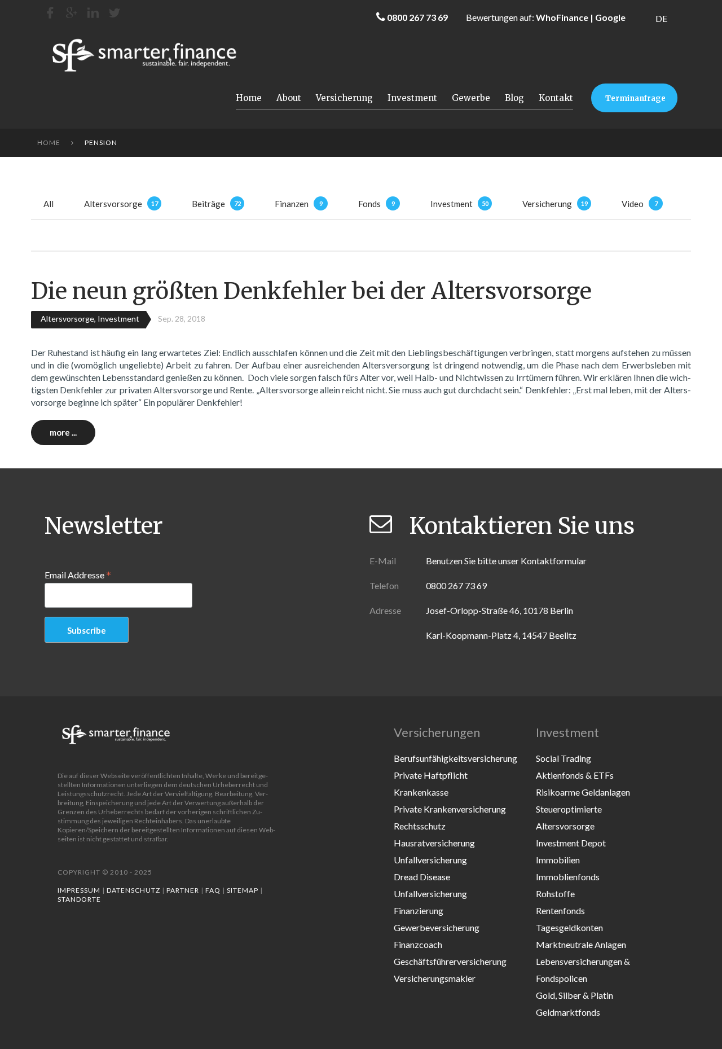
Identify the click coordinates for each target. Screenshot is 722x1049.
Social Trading (563, 758)
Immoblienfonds (568, 876)
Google (610, 17)
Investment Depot (571, 842)
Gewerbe (471, 98)
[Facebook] (50, 13)
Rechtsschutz (420, 825)
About (288, 98)
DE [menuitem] (661, 18)
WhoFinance (562, 17)
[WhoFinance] (114, 13)
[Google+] (71, 13)
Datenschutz (133, 890)
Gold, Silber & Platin (574, 995)
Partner (182, 890)
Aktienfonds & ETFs (575, 775)
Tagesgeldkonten (569, 927)
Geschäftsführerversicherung (450, 961)
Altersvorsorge (113, 204)
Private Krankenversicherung (450, 809)
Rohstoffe (555, 893)
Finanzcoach (418, 944)
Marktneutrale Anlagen (581, 944)
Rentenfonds (560, 910)
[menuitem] (661, 18)
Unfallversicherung (430, 859)
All (48, 204)
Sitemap (242, 890)
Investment (412, 98)
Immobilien (558, 859)
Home (249, 98)
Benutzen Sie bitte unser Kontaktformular (506, 560)
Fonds (369, 204)
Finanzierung (418, 910)
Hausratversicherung (434, 842)
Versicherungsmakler (435, 978)
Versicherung (344, 98)
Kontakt (556, 98)
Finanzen (292, 204)
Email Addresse (78, 574)
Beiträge (208, 204)
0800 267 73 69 (417, 17)
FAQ (213, 890)
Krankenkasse (421, 792)
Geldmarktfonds (568, 1012)
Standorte (79, 899)
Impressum (79, 890)
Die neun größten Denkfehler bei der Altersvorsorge (311, 291)
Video (633, 204)
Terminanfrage (635, 98)
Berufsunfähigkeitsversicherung (455, 758)
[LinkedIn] (93, 13)
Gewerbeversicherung (436, 927)
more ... (63, 432)
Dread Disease (422, 876)
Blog (514, 98)
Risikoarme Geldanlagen (583, 792)
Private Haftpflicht (431, 775)
